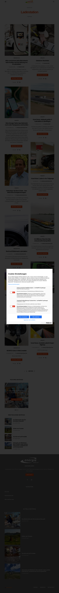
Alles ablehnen (35, 317)
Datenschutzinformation (13, 284)
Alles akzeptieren (23, 317)
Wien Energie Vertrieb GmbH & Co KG (20, 276)
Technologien (40, 276)
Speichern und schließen (29, 320)
